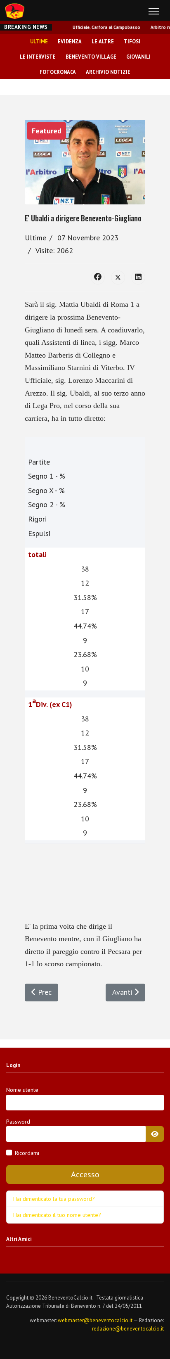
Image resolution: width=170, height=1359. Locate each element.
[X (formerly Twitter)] (118, 277)
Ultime (39, 41)
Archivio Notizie (108, 72)
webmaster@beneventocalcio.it (95, 1320)
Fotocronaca (58, 72)
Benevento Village (91, 56)
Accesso (85, 1174)
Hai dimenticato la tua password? (54, 1198)
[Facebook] (98, 277)
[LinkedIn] (138, 277)
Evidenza (70, 41)
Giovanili (138, 56)
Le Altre (103, 41)
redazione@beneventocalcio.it (128, 1328)
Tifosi (132, 41)
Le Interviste (38, 56)
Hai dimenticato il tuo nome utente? (57, 1215)
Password (18, 1121)
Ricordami (27, 1153)
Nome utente (22, 1089)
